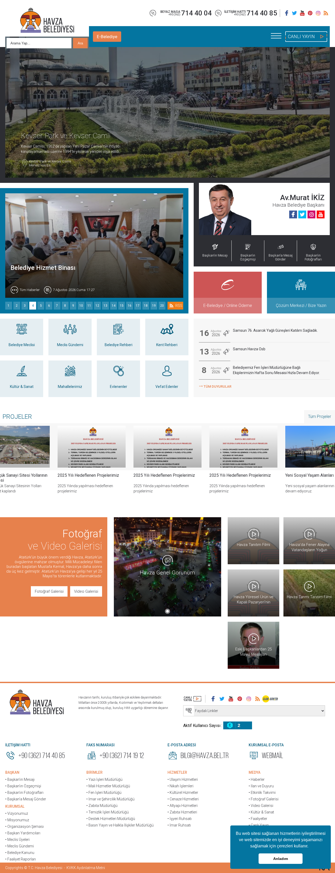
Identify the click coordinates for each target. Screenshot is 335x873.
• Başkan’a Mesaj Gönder (25, 799)
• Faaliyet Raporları (20, 859)
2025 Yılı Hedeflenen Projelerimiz (88, 475)
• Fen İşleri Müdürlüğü (103, 792)
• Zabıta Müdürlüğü (102, 806)
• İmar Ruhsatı (179, 825)
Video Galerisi (86, 591)
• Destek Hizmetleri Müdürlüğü (110, 819)
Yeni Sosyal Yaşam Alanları (309, 475)
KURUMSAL (14, 806)
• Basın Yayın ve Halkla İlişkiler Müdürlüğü (120, 825)
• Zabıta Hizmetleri (182, 812)
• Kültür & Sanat (261, 812)
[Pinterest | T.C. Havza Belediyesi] (310, 13)
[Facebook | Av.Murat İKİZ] (293, 214)
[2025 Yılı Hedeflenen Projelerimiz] (92, 447)
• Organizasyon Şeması (24, 826)
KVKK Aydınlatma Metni (85, 868)
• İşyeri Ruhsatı (180, 819)
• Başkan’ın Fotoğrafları (24, 792)
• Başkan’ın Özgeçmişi (23, 786)
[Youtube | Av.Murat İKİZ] (321, 214)
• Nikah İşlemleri (180, 786)
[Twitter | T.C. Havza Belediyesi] (294, 13)
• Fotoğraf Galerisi (263, 799)
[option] (92, 463)
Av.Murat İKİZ (302, 197)
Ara (80, 43)
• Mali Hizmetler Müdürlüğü (108, 786)
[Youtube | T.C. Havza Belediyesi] (302, 13)
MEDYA (254, 772)
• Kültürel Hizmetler (183, 792)
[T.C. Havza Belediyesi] (36, 703)
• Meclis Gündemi (19, 846)
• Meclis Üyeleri (17, 839)
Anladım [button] (280, 859)
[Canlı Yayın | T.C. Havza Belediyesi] (192, 699)
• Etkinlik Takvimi (262, 792)
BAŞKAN (12, 772)
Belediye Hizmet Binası (43, 267)
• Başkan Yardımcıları (22, 833)
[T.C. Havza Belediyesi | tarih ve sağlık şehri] (47, 21)
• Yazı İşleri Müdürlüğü (104, 779)
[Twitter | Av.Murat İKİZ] (302, 214)
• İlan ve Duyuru (261, 786)
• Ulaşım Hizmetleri (183, 779)
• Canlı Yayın (259, 825)
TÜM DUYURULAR (215, 386)
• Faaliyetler (258, 819)
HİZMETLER (177, 772)
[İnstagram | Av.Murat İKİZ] (311, 214)
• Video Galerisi (261, 806)
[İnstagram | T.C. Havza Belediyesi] (318, 13)
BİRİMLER (94, 772)
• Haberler (257, 779)
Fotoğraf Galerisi (49, 591)
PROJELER (17, 416)
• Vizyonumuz (16, 813)
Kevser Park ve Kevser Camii (50, 163)
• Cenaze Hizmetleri (183, 799)
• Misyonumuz (17, 820)
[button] (310, 846)
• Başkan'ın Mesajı (20, 779)
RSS (178, 306)
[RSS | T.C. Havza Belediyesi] (326, 13)
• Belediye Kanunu (19, 853)
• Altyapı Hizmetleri (183, 806)
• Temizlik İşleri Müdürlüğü (107, 812)
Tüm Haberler (30, 290)
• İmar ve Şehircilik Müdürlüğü (110, 799)
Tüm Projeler (319, 416)
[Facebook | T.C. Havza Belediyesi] (287, 13)
